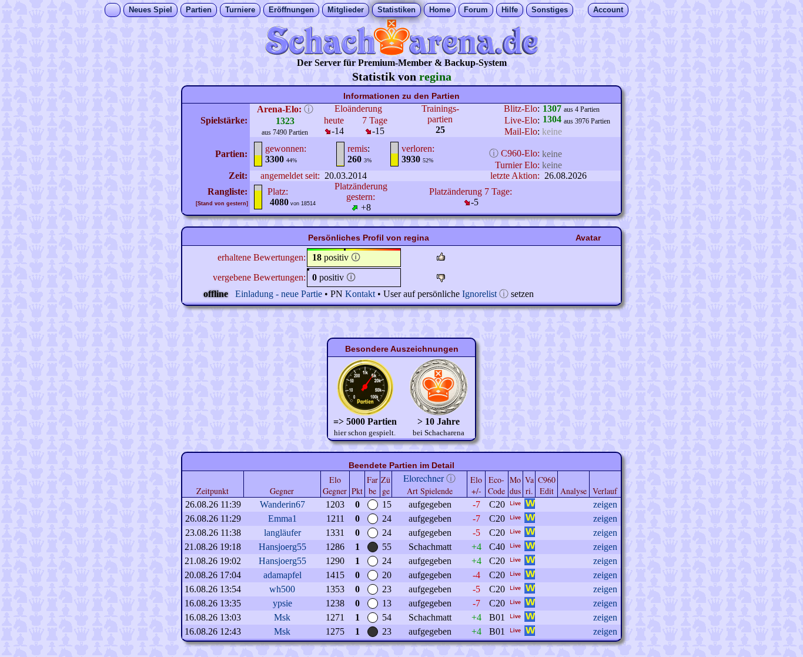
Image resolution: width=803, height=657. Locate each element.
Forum (476, 9)
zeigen (605, 504)
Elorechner (423, 478)
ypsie (282, 603)
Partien (199, 9)
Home (439, 9)
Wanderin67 (282, 504)
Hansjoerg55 (282, 547)
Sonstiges (549, 9)
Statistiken (396, 9)
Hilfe (509, 9)
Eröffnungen (291, 9)
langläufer (282, 533)
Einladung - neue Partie (278, 294)
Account (608, 9)
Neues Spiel (150, 9)
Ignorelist (479, 294)
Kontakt (360, 294)
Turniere (240, 9)
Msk (282, 617)
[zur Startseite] (401, 52)
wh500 (282, 589)
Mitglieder (345, 9)
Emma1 (282, 518)
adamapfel (282, 575)
